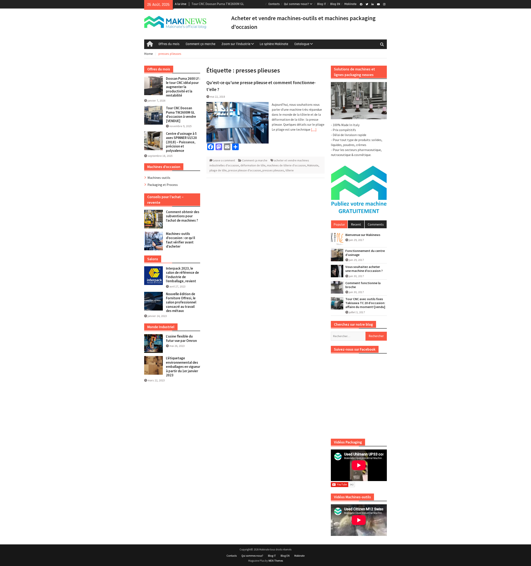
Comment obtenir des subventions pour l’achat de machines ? (182, 216)
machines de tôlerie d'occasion (286, 165)
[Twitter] (366, 4)
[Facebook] (361, 4)
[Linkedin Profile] (372, 4)
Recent (356, 224)
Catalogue (301, 44)
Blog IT (321, 4)
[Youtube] (378, 4)
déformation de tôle (253, 165)
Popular (339, 224)
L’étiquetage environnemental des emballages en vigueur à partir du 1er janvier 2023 (183, 366)
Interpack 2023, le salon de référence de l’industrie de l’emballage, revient (182, 274)
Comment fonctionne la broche (363, 285)
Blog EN (335, 4)
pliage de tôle (218, 170)
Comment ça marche (200, 44)
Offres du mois (168, 44)
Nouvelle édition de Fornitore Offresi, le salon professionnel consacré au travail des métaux (181, 302)
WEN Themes (275, 560)
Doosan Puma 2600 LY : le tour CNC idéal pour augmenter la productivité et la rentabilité (183, 87)
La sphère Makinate (274, 44)
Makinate (350, 4)
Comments (376, 224)
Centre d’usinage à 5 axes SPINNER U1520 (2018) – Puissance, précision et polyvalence (181, 142)
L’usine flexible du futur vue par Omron (181, 338)
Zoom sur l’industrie (236, 44)
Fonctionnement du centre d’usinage (365, 253)
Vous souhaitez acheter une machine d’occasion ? (364, 269)
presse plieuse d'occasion (244, 170)
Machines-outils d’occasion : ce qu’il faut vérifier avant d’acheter (180, 240)
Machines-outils (158, 178)
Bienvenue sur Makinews (362, 235)
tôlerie (289, 170)
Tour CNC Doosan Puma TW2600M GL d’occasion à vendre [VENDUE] (181, 114)
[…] (314, 129)
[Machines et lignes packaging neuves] (359, 100)
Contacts (274, 4)
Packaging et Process (162, 185)
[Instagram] (384, 4)
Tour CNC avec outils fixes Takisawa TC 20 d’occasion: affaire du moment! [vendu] (365, 303)
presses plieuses (273, 170)
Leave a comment (224, 160)
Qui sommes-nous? (296, 4)
